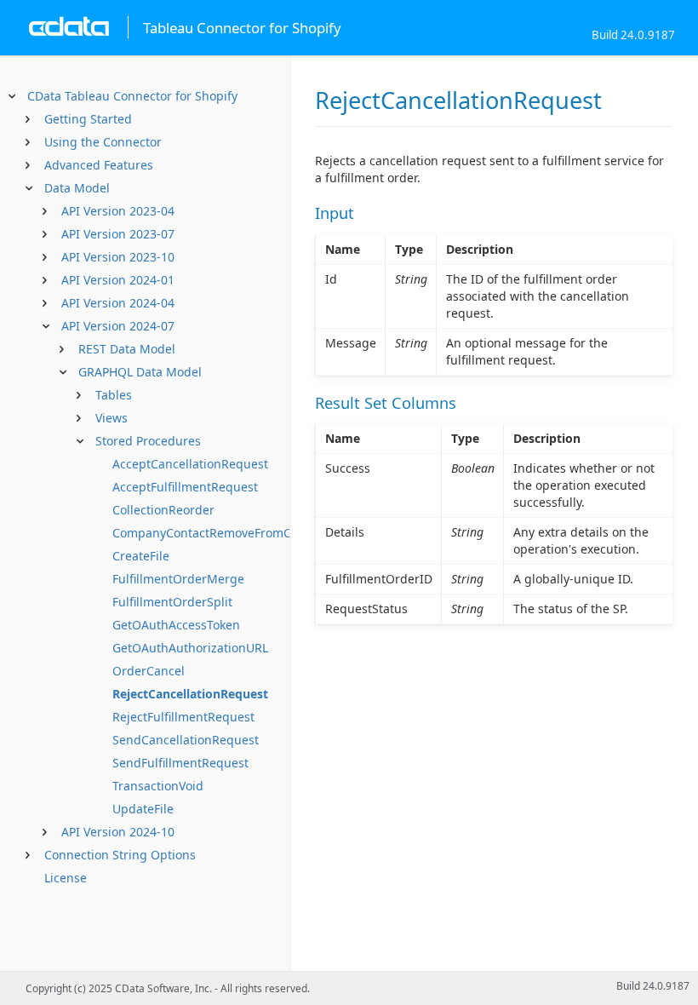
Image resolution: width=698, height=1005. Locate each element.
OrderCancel (148, 671)
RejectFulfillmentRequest (183, 717)
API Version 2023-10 (117, 257)
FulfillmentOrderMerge (178, 579)
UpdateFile (143, 809)
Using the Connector (103, 142)
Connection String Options (120, 855)
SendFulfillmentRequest (180, 763)
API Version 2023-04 (117, 211)
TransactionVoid (157, 786)
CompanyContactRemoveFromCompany (224, 533)
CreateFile (140, 556)
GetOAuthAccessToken (176, 625)
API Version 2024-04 (117, 303)
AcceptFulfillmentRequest (185, 487)
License (65, 878)
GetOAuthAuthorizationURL (190, 648)
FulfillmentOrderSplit (172, 602)
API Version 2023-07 (117, 234)
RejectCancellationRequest (190, 694)
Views (111, 418)
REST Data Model (126, 349)
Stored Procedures (148, 441)
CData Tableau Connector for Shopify (132, 96)
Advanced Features (98, 165)
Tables (113, 395)
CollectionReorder (163, 510)
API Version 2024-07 (117, 326)
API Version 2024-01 (117, 280)
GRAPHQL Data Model (140, 372)
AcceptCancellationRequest (190, 464)
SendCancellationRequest (185, 740)
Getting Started (88, 119)
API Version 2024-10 (117, 832)
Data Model (77, 188)
